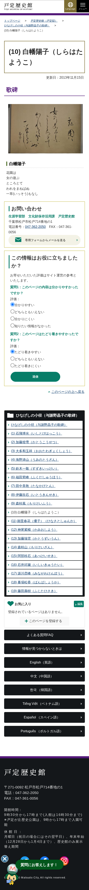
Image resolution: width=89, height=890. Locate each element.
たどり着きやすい (27, 352)
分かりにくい (24, 319)
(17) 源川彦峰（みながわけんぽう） (37, 573)
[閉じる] (4, 859)
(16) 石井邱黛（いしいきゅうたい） (37, 564)
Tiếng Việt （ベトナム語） (42, 703)
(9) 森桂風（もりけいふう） (31, 503)
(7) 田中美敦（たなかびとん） (33, 486)
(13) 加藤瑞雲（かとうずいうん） (36, 538)
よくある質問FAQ (40, 635)
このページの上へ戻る (67, 391)
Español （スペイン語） (42, 717)
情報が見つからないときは (42, 648)
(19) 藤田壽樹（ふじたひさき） (34, 591)
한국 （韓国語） (42, 690)
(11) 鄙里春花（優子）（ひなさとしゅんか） (44, 521)
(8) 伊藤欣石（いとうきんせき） (35, 495)
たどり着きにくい (27, 366)
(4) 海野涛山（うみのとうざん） (35, 459)
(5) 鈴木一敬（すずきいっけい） (35, 468)
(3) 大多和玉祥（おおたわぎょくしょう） (41, 451)
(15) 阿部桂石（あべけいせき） (34, 556)
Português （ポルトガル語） (42, 731)
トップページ (12, 20)
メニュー (83, 9)
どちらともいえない (29, 312)
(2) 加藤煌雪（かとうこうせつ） (35, 442)
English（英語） (42, 662)
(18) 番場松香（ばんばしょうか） (36, 582)
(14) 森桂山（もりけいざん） (32, 547)
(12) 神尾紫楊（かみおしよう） (34, 529)
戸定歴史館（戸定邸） (44, 20)
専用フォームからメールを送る (45, 240)
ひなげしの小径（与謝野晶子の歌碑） (27, 25)
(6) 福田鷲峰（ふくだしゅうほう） (36, 477)
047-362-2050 (35, 227)
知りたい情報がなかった (32, 326)
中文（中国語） (42, 676)
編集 (80, 603)
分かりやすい (24, 305)
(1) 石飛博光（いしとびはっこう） (36, 433)
